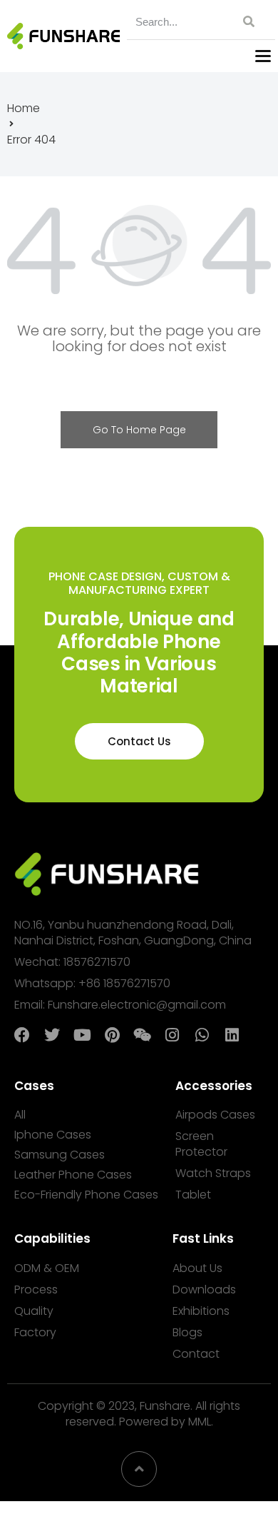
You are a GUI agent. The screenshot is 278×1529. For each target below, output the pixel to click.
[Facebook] (22, 1035)
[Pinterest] (112, 1035)
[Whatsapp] (202, 1035)
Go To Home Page (139, 430)
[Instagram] (172, 1035)
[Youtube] (82, 1035)
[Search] (246, 21)
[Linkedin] (232, 1035)
